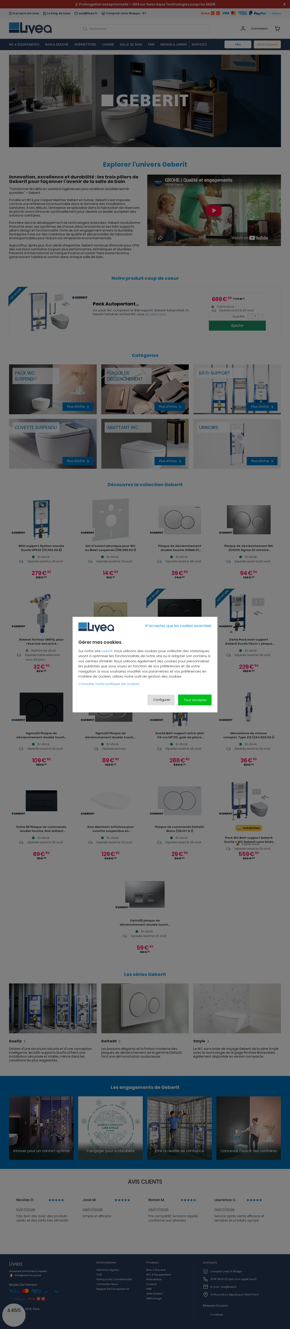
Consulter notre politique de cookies (108, 683)
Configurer (161, 699)
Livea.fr (107, 650)
